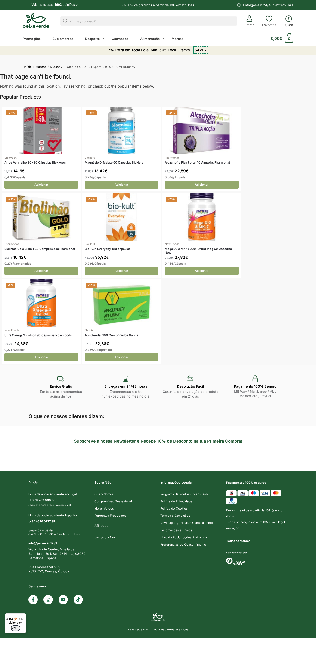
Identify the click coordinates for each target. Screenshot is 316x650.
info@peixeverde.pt (42, 543)
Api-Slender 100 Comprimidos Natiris (111, 335)
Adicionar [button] (41, 184)
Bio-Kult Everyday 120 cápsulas (107, 249)
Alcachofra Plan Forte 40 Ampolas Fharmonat (197, 162)
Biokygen (10, 157)
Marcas (40, 67)
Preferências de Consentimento (183, 544)
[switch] (15, 628)
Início (28, 67)
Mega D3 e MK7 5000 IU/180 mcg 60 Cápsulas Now (198, 250)
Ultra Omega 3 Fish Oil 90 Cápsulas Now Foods (38, 335)
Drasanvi (56, 67)
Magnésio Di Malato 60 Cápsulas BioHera (114, 162)
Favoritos (269, 25)
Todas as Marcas (238, 541)
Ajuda (288, 25)
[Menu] (23, 616)
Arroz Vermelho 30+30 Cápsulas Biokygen (35, 162)
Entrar (249, 25)
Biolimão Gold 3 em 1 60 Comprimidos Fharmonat (39, 249)
